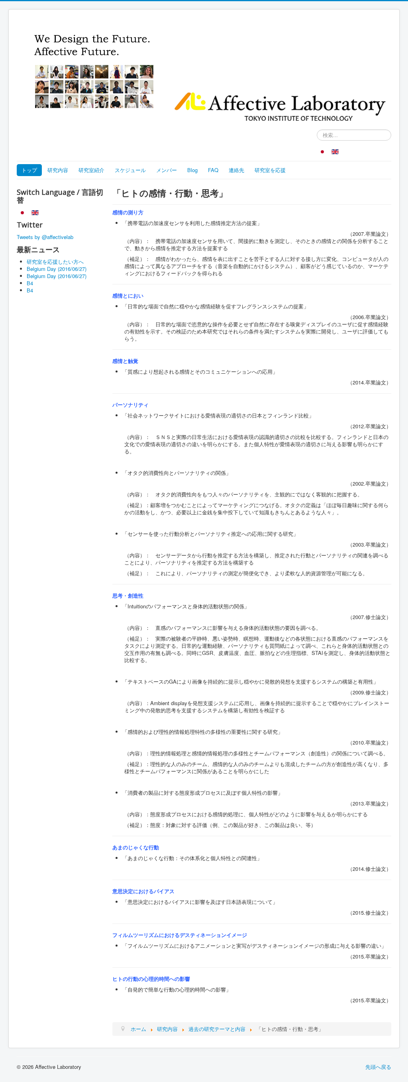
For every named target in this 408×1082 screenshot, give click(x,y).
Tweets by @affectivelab (45, 237)
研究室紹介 (91, 170)
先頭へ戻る (378, 1066)
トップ (29, 170)
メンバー (166, 170)
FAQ (213, 170)
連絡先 (236, 170)
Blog (192, 170)
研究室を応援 (270, 170)
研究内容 (57, 170)
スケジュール (130, 170)
